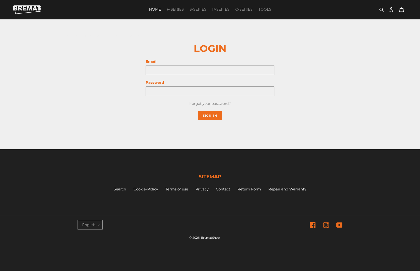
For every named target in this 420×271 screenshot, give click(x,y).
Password (155, 82)
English (89, 224)
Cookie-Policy (145, 189)
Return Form (249, 189)
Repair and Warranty (287, 189)
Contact (223, 189)
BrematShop (210, 237)
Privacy (202, 189)
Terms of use (176, 189)
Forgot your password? (210, 103)
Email (151, 61)
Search (120, 189)
